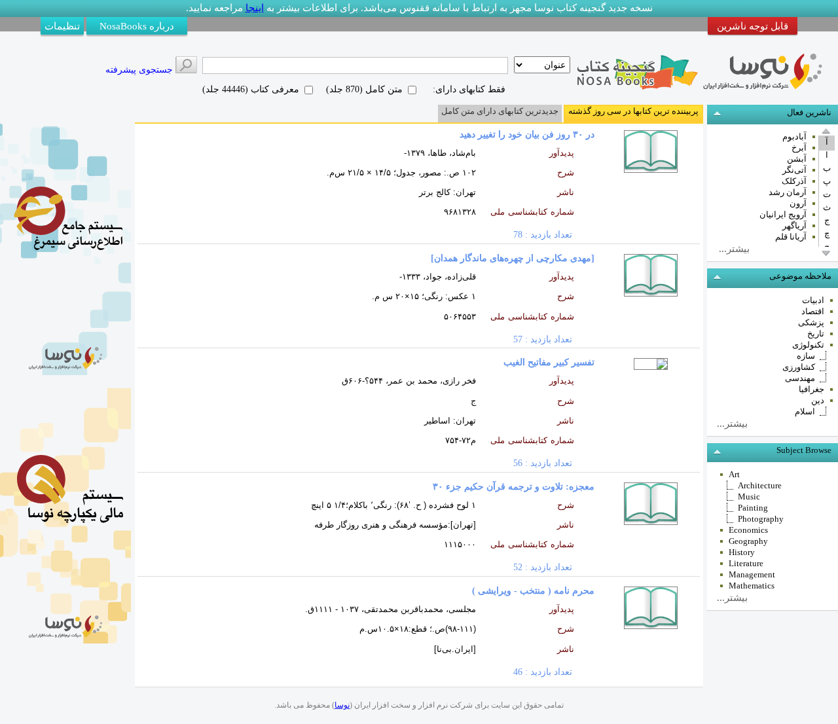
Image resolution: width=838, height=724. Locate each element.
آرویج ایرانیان (783, 214)
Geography (748, 541)
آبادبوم (794, 136)
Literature (746, 563)
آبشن (797, 159)
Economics (748, 530)
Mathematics (751, 585)
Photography (761, 519)
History (742, 552)
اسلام (805, 411)
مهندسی (800, 378)
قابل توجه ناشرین (752, 25)
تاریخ (815, 333)
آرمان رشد (788, 192)
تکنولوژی (808, 345)
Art (734, 474)
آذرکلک (794, 181)
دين (817, 400)
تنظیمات (62, 25)
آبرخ (799, 148)
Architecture (760, 485)
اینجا (255, 8)
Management (752, 574)
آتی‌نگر (794, 170)
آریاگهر (794, 225)
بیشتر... (732, 423)
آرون (798, 203)
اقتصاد (812, 311)
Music (749, 496)
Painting (753, 508)
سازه (806, 356)
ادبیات (813, 300)
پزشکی (811, 322)
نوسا (342, 705)
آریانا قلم (791, 237)
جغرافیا (811, 389)
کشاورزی (798, 367)
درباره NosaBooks (137, 25)
